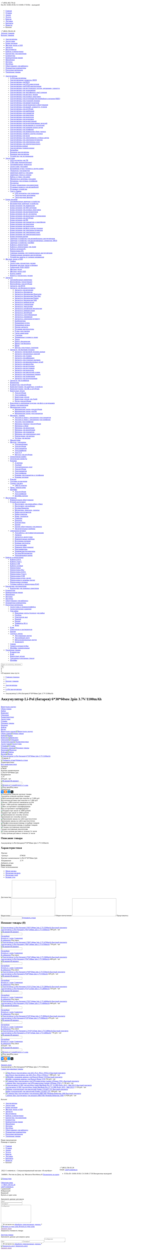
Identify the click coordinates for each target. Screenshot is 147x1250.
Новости (9, 25)
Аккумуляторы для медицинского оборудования (29, 105)
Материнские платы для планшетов (29, 413)
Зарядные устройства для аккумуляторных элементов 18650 (33, 241)
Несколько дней (12, 875)
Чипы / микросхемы (18, 487)
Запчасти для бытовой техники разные (30, 352)
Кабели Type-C (16, 562)
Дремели (18, 535)
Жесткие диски (16, 269)
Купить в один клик (26, 1226)
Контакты (9, 23)
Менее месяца (11, 871)
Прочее (17, 524)
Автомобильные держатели (21, 164)
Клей (12, 627)
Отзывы (9, 13)
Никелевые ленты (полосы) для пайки (30, 613)
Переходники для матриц (25, 436)
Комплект (5, 738)
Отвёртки (18, 518)
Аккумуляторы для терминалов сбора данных (28, 131)
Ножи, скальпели (21, 516)
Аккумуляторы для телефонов (22, 129)
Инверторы (14, 383)
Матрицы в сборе (21, 426)
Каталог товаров (7, 33)
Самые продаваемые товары (12, 1069)
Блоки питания (11, 43)
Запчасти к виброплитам (24, 302)
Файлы (3, 752)
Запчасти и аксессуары (24, 537)
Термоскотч (19, 642)
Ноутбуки (9, 64)
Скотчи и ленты (16, 634)
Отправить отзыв (29, 918)
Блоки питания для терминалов (22, 206)
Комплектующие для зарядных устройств (26, 387)
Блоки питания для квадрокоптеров (24, 212)
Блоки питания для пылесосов (22, 226)
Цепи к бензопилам (22, 341)
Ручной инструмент (18, 502)
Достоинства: (6, 897)
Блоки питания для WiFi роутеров (23, 208)
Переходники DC (17, 251)
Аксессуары (10, 41)
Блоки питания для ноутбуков (21, 218)
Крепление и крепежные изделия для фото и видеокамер (32, 403)
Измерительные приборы (25, 539)
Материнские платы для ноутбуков (28, 409)
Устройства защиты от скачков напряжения (27, 257)
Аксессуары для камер (19, 166)
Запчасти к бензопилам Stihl (26, 300)
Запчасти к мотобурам (23, 313)
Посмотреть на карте (51, 1174)
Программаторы (21, 549)
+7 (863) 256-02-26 (8, 1185)
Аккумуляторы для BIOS (20, 82)
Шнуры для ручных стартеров (26, 348)
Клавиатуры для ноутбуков (20, 385)
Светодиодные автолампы (25, 195)
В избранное (6, 940)
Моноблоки (10, 60)
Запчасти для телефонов (19, 380)
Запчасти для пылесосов (24, 370)
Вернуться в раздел (8, 731)
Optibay (13, 261)
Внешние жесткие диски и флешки (24, 265)
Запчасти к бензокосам (24, 292)
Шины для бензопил (23, 343)
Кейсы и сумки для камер (20, 177)
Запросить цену (21, 1246)
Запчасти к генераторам (24, 304)
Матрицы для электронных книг (27, 434)
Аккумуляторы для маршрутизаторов (24, 103)
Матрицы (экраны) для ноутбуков (28, 424)
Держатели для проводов (20, 171)
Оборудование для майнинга (17, 66)
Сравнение (18, 938)
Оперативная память (18, 457)
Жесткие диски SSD (18, 271)
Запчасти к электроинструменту (27, 319)
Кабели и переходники (14, 51)
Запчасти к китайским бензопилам (28, 308)
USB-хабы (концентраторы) (21, 162)
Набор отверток (21, 514)
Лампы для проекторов (19, 405)
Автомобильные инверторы (21, 280)
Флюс (17, 625)
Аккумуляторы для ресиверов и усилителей (27, 125)
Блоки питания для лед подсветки (23, 214)
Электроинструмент (18, 531)
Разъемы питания (21, 477)
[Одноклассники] (5, 791)
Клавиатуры (10, 56)
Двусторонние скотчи (23, 636)
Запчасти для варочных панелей (27, 354)
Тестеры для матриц (22, 438)
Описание (5, 740)
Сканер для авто (16, 483)
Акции (8, 15)
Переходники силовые (19, 582)
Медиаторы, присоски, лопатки (27, 510)
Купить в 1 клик (22, 785)
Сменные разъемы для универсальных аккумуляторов (31, 253)
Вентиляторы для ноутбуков (21, 284)
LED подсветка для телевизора (27, 193)
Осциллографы (21, 545)
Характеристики (7, 742)
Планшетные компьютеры (16, 68)
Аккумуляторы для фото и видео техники (26, 134)
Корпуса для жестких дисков (21, 276)
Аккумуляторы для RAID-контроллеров (25, 86)
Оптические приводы (18, 459)
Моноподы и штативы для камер (23, 179)
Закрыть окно (6, 1065)
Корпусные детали (17, 391)
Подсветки (14, 183)
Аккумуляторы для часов (20, 136)
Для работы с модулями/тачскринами (29, 533)
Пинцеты (18, 520)
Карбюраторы (20, 321)
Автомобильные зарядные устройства (25, 201)
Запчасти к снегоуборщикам (26, 315)
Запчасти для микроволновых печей (29, 362)
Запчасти (9, 47)
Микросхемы (15, 440)
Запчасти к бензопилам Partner (27, 298)
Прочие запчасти (21, 327)
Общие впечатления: (63, 916)
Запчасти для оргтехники (25, 366)
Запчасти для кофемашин (24, 358)
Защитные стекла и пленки (20, 175)
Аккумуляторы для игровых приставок (25, 97)
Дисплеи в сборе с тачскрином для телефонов (33, 420)
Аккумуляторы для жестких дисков (24, 94)
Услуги (8, 17)
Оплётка (18, 615)
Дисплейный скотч (22, 638)
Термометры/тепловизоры (25, 551)
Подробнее (5, 936)
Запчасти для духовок (23, 356)
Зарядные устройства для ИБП (22, 243)
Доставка (9, 21)
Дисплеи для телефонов (24, 422)
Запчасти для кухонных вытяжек (27, 360)
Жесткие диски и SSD (14, 45)
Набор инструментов (23, 512)
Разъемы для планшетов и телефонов (29, 475)
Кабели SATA (15, 559)
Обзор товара (6, 733)
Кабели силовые (16, 566)
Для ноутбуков (20, 393)
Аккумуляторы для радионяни (22, 119)
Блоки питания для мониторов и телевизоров (28, 216)
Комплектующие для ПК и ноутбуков (24, 389)
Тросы (17, 339)
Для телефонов (20, 395)
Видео (3, 754)
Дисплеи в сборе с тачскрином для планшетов (33, 417)
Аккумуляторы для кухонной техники (25, 101)
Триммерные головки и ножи (26, 337)
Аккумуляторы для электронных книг (25, 142)
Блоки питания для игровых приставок (25, 210)
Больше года (10, 877)
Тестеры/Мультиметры (23, 553)
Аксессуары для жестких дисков (22, 263)
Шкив (17, 345)
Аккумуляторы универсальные (22, 148)
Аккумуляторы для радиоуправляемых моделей (28, 123)
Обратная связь (7, 1183)
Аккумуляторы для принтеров (22, 115)
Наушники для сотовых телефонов (23, 181)
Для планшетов (21, 448)
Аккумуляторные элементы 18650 (23, 80)
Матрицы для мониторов (24, 428)
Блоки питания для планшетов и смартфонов (27, 222)
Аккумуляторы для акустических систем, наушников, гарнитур (35, 88)
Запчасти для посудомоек (25, 368)
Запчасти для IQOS (17, 286)
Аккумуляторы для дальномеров (22, 90)
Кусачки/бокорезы (22, 508)
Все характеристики (9, 764)
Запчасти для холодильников (26, 378)
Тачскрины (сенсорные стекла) (22, 658)
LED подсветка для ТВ (19, 160)
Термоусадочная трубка (19, 646)
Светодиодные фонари (24, 197)
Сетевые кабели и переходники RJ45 (24, 584)
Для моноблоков (21, 444)
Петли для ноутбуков (23, 401)
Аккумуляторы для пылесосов (22, 117)
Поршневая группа (22, 323)
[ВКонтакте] (2, 791)
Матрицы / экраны (17, 415)
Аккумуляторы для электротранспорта (25, 144)
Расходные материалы (14, 70)
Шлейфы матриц (21, 496)
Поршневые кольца (22, 325)
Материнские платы (18, 407)
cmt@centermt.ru (71, 1170)
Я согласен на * (22, 1224)
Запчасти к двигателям (24, 306)
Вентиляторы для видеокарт (21, 282)
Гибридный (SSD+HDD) (19, 267)
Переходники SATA (18, 572)
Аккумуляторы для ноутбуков (21, 109)
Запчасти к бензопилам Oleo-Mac (28, 296)
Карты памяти (15, 273)
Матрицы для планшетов (24, 432)
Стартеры (18, 335)
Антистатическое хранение (20, 609)
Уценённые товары (13, 72)
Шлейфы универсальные (20, 648)
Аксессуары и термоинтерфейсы (23, 607)
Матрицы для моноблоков (25, 430)
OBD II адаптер (21, 485)
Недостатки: (6, 916)
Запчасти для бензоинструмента (22, 288)
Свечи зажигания (21, 333)
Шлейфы (13, 490)
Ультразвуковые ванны (24, 555)
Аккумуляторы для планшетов (22, 113)
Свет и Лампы (15, 191)
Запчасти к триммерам (23, 317)
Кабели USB (15, 564)
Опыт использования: (9, 867)
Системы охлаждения (18, 481)
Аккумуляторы (11, 39)
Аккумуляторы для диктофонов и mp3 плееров (28, 92)
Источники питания (23, 541)
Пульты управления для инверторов (24, 185)
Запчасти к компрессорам (25, 310)
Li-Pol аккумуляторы (18, 78)
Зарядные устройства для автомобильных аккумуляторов (32, 238)
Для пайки (14, 611)
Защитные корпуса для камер (21, 173)
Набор (3, 736)
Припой (18, 619)
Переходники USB (17, 576)
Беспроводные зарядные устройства (24, 204)
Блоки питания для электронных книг (25, 232)
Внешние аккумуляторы (19, 152)
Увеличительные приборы (25, 529)
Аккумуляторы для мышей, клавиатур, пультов (28, 107)
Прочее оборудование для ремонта (28, 527)
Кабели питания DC (18, 249)
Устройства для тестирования (21, 156)
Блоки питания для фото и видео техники (26, 228)
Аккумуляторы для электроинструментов (26, 140)
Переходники (15, 568)
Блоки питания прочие (19, 236)
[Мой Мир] (8, 791)
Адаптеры (19, 463)
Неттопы (9, 62)
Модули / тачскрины (18, 442)
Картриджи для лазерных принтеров (24, 588)
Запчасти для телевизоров (25, 376)
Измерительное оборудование (22, 500)
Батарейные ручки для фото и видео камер (27, 169)
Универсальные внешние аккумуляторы (25, 255)
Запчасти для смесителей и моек (27, 372)
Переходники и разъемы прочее (22, 580)
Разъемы (13, 461)
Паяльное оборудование (24, 547)
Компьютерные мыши (14, 58)
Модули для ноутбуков (23, 455)
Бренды (8, 19)
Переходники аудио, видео (20, 578)
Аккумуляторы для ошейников (22, 111)
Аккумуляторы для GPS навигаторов (24, 84)
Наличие (4, 750)
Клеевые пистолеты (22, 543)
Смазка (13, 644)
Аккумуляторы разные (19, 146)
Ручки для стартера (22, 331)
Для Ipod (18, 465)
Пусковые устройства (18, 189)
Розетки (13, 479)
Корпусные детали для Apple (26, 399)
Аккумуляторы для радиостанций (23, 121)
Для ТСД (18, 452)
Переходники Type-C (18, 574)
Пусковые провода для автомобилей (24, 187)
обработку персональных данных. (27, 1224)
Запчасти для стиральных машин (28, 374)
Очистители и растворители (21, 629)
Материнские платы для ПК (26, 411)
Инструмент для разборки (25, 506)
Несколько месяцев (13, 873)
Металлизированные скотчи (26, 640)
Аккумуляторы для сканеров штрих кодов (26, 127)
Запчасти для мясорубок (24, 364)
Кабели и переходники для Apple (23, 247)
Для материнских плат (23, 467)
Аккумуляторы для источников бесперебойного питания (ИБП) (35, 99)
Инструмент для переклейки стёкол (29, 504)
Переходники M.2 (17, 570)
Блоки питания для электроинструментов (26, 230)
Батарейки (14, 150)
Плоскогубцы (20, 522)
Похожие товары (7, 748)
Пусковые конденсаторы (24, 329)
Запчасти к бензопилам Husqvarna (28, 294)
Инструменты (11, 49)
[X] (12, 791)
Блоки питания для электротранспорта (25, 234)
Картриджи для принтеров (16, 54)
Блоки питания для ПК (19, 220)
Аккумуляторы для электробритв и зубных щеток (29, 138)
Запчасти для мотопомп (24, 290)
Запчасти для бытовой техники (22, 350)
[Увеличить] (25, 756)
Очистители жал (21, 617)
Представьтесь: (122, 916)
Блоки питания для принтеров (22, 224)
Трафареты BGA (21, 623)
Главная (9, 11)
